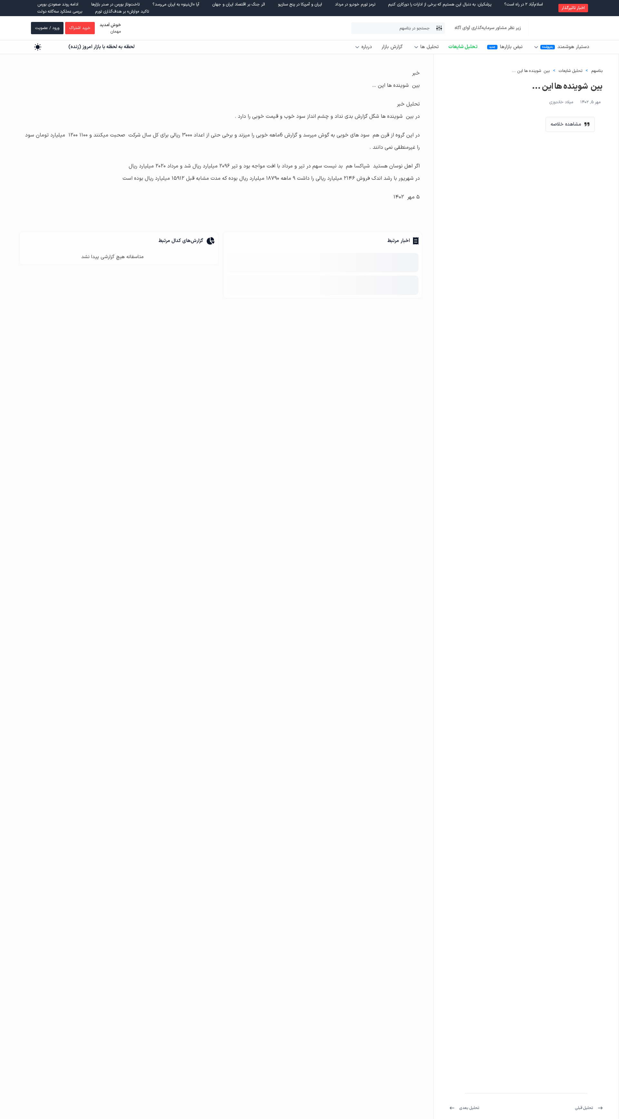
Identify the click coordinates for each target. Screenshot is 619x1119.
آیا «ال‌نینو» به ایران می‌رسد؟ (175, 4)
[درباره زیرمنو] (357, 47)
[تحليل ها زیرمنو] (416, 47)
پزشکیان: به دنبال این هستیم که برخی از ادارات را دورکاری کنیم (439, 4)
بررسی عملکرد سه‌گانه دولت (59, 11)
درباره (366, 47)
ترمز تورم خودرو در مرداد (355, 4)
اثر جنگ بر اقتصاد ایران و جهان (238, 4)
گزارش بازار (392, 47)
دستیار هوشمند (573, 47)
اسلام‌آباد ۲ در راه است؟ (523, 4)
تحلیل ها (429, 47)
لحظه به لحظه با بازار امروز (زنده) (101, 47)
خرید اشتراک (80, 28)
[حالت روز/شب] (37, 47)
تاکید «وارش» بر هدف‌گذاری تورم (122, 11)
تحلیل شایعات (462, 47)
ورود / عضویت (47, 28)
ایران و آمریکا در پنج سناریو (300, 4)
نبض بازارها (511, 47)
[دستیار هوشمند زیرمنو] (536, 47)
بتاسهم (597, 71)
